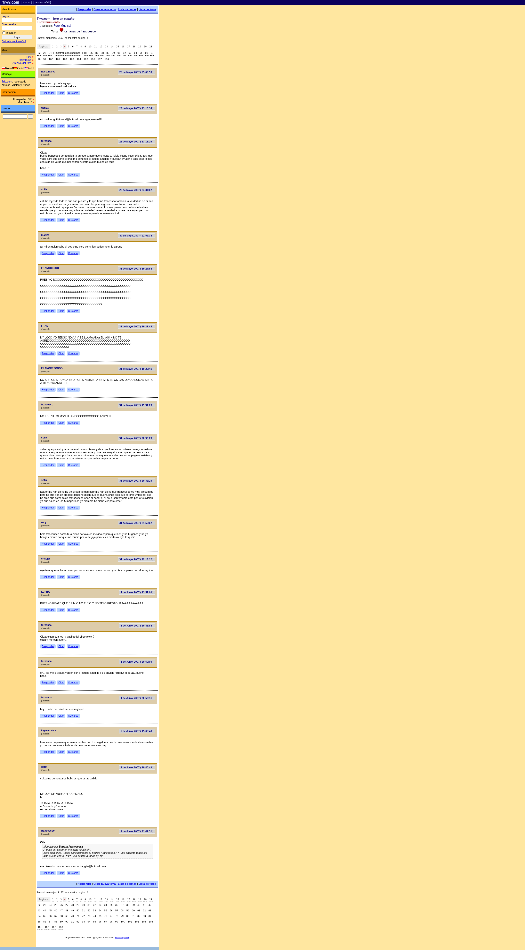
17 (128, 46)
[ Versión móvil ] (42, 2)
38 (127, 905)
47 (61, 910)
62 (144, 910)
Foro (28, 56)
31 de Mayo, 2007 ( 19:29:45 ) (136, 368)
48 (66, 910)
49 (72, 910)
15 (117, 46)
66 (50, 916)
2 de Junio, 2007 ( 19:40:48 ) (137, 767)
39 (133, 905)
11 (95, 46)
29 (77, 905)
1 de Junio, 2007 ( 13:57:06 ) (137, 592)
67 (55, 916)
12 (100, 46)
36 (116, 905)
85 (85, 53)
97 (152, 53)
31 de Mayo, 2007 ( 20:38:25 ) (136, 480)
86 (91, 53)
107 (100, 59)
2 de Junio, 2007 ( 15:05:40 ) (137, 731)
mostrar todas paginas (68, 53)
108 (107, 59)
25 (55, 905)
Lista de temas (127, 9)
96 (146, 53)
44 (44, 910)
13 (106, 46)
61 (138, 910)
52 (89, 910)
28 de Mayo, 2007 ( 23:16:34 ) (136, 108)
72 (83, 916)
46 (55, 910)
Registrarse (24, 59)
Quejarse (73, 93)
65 (44, 916)
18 (134, 46)
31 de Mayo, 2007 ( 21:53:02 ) (136, 523)
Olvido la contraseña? (14, 41)
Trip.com (7, 81)
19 (139, 46)
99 (44, 59)
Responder (84, 9)
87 (96, 53)
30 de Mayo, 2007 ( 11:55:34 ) (136, 235)
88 (102, 53)
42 (149, 905)
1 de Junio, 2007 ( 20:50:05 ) (137, 661)
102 (65, 59)
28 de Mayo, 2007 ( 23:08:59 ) (136, 72)
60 (133, 910)
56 (111, 910)
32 (94, 905)
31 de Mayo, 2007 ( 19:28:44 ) (136, 326)
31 (89, 905)
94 (135, 53)
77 (111, 916)
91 (119, 53)
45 (50, 910)
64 (39, 916)
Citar (61, 93)
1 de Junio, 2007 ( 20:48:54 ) (137, 625)
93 (130, 53)
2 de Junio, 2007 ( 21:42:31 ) (137, 831)
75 (100, 916)
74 (94, 916)
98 (39, 59)
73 (89, 916)
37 (122, 905)
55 (105, 910)
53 (94, 910)
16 (123, 46)
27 (66, 905)
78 (116, 916)
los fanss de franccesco (80, 31)
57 (116, 910)
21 (150, 46)
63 (149, 910)
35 (111, 905)
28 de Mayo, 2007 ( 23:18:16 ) (136, 141)
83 (144, 916)
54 (100, 910)
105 (86, 59)
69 (66, 916)
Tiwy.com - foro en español (56, 18)
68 (61, 916)
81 (133, 916)
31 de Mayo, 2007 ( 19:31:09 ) (136, 405)
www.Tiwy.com (122, 937)
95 (141, 53)
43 (39, 910)
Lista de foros (147, 9)
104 (79, 59)
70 (72, 916)
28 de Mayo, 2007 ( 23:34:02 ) (136, 190)
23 (44, 53)
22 (39, 53)
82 (138, 916)
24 (50, 53)
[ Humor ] (27, 2)
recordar (11, 32)
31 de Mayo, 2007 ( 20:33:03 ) (136, 438)
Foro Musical (62, 25)
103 (72, 59)
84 (149, 916)
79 (122, 916)
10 (90, 46)
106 (93, 59)
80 (127, 916)
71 (77, 916)
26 (61, 905)
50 (77, 910)
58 (122, 910)
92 (124, 53)
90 (113, 53)
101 (58, 59)
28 (72, 905)
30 (83, 905)
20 (145, 46)
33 (100, 905)
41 (144, 905)
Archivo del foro (22, 62)
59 (127, 910)
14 (112, 46)
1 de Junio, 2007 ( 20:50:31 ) (137, 698)
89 (107, 53)
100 (51, 59)
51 (83, 910)
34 (105, 905)
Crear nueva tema (105, 9)
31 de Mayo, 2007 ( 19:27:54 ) (136, 268)
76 (105, 916)
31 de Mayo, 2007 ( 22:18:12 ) (136, 559)
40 (138, 905)
